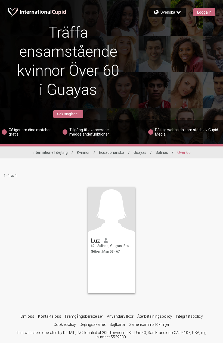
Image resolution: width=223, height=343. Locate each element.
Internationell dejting (50, 152)
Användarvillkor (120, 316)
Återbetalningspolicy (154, 316)
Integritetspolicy (189, 316)
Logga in (204, 12)
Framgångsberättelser (84, 316)
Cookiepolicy (65, 324)
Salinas (162, 152)
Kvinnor (83, 152)
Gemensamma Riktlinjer (149, 324)
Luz (95, 240)
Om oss (27, 316)
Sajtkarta (117, 324)
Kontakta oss (49, 316)
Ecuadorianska (111, 152)
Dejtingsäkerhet (93, 324)
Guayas (140, 152)
